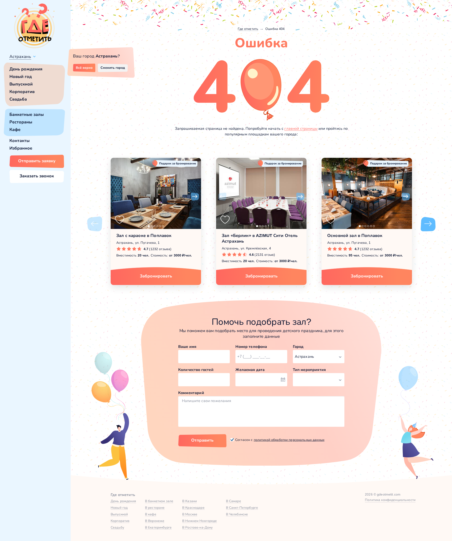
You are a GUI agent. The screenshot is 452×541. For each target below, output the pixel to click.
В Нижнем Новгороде (199, 521)
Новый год (20, 76)
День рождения (25, 69)
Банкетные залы (26, 114)
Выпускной (21, 84)
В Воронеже (154, 521)
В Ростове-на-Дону (197, 527)
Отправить (202, 440)
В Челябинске (237, 514)
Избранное (20, 148)
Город (298, 347)
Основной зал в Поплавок (354, 235)
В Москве (189, 514)
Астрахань (20, 56)
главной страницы (301, 128)
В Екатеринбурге (158, 527)
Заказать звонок (37, 176)
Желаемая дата (250, 370)
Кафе (14, 129)
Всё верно (84, 67)
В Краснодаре (193, 507)
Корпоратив (22, 91)
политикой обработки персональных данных (289, 440)
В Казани (189, 501)
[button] (117, 196)
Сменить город (113, 67)
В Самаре (233, 501)
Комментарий (191, 393)
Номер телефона (251, 347)
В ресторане (155, 507)
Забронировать (156, 276)
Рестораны (20, 122)
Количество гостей (196, 370)
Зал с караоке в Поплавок (143, 235)
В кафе (150, 514)
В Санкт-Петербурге (242, 507)
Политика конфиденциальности (390, 500)
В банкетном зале (159, 501)
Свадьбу (117, 527)
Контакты (19, 140)
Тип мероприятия (309, 370)
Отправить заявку (37, 161)
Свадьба (18, 99)
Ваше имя (187, 347)
